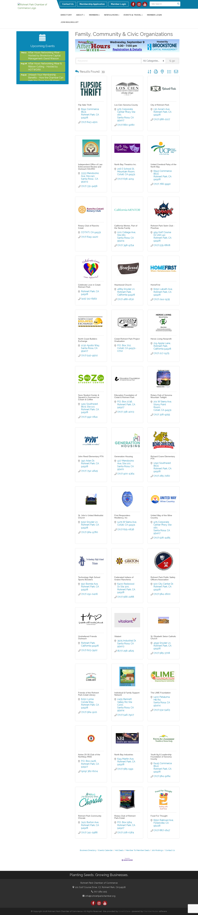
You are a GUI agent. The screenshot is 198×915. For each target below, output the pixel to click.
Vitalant (117, 636)
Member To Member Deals (137, 850)
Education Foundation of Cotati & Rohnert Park (125, 396)
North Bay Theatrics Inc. (125, 164)
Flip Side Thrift (84, 105)
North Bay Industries (123, 754)
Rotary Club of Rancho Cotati (88, 227)
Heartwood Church (123, 285)
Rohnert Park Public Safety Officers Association (163, 578)
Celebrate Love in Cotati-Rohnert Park (89, 286)
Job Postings (157, 850)
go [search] (173, 60)
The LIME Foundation (161, 693)
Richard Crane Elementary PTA (163, 457)
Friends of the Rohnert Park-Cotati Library (88, 694)
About (79, 15)
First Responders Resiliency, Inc (122, 516)
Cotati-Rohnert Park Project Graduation (127, 340)
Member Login (154, 15)
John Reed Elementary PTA (90, 456)
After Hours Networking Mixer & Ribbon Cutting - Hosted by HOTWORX (45, 58)
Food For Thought (159, 816)
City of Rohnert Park (160, 105)
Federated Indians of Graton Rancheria (123, 578)
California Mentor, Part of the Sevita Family (125, 227)
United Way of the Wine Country (161, 516)
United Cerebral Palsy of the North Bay (163, 165)
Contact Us (170, 850)
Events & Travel (132, 15)
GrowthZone (124, 911)
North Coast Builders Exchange (87, 340)
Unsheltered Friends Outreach (87, 637)
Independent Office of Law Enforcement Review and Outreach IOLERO (90, 166)
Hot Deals (119, 850)
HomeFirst (155, 285)
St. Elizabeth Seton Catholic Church (163, 637)
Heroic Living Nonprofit (161, 339)
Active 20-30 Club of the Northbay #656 (89, 755)
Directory (66, 15)
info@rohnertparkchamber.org (100, 896)
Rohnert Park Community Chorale (89, 817)
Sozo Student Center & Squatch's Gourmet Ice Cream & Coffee (88, 397)
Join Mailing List (70, 22)
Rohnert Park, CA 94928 (100, 887)
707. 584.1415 (100, 891)
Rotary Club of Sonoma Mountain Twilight (161, 396)
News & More (111, 15)
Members (93, 15)
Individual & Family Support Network (126, 694)
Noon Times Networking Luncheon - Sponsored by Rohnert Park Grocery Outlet (43, 80)
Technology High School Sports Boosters (89, 578)
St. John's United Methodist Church (90, 516)
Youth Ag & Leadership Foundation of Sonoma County (161, 756)
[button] (77, 71)
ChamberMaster (150, 911)
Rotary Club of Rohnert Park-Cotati (125, 817)
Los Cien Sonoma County (126, 105)
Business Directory (88, 850)
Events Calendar (105, 850)
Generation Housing (123, 456)
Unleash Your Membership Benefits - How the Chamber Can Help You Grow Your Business (45, 69)
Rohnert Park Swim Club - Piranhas (162, 227)
